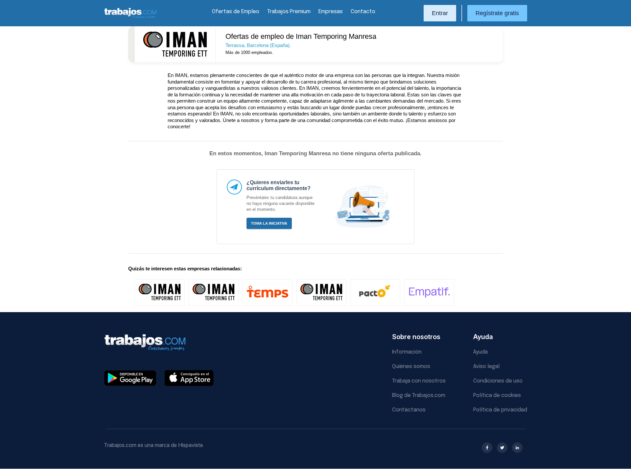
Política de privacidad (500, 410)
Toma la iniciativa (269, 223)
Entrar (440, 13)
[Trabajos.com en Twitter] (502, 447)
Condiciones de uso (498, 381)
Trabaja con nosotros (419, 381)
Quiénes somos (411, 366)
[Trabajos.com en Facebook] (487, 447)
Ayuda (480, 352)
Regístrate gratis (497, 13)
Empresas (330, 11)
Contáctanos (409, 410)
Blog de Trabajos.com (418, 395)
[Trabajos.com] (130, 17)
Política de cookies (497, 395)
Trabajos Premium (289, 11)
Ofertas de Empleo (235, 11)
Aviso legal (486, 366)
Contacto (363, 11)
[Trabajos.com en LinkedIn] (517, 447)
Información (407, 352)
